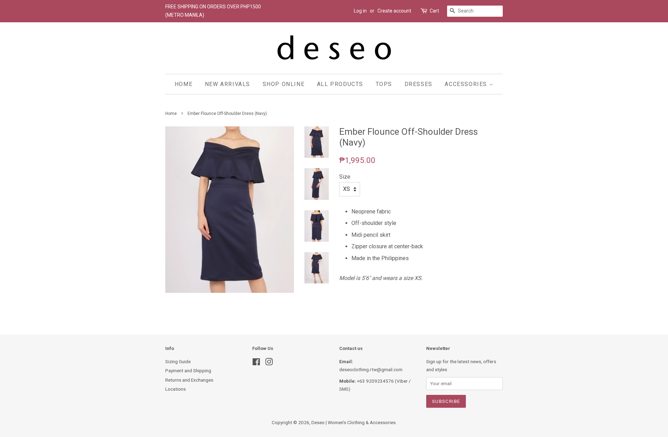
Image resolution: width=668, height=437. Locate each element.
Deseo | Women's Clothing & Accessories (353, 422)
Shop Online (284, 84)
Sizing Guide (178, 361)
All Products (340, 84)
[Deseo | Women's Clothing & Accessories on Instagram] (269, 363)
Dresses (418, 84)
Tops (384, 84)
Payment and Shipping (188, 370)
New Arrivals (227, 84)
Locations (175, 389)
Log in (360, 11)
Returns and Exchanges (189, 380)
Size (344, 176)
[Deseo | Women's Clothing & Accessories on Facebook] (256, 363)
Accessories (467, 84)
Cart (434, 11)
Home (183, 84)
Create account (394, 11)
